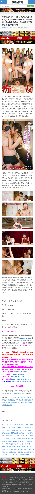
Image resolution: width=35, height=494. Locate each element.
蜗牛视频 (25, 479)
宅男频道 (4, 27)
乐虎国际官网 (5, 486)
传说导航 (9, 484)
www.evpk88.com (21, 372)
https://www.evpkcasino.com (21, 379)
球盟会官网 (14, 484)
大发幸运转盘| (15, 477)
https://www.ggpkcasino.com (21, 381)
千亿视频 (6, 479)
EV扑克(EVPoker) (10, 331)
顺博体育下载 (17, 482)
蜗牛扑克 (11, 482)
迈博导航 (30, 482)
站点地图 (25, 488)
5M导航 (3, 481)
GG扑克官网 (24, 482)
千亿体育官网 (21, 484)
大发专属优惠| (22, 477)
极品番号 (17, 2)
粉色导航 (8, 481)
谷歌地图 (30, 488)
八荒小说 (28, 481)
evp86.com (19, 343)
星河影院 (27, 477)
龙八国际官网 (28, 484)
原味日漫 (30, 479)
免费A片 (13, 481)
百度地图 (4, 490)
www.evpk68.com (19, 374)
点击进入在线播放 (17, 386)
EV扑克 (6, 482)
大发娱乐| (9, 477)
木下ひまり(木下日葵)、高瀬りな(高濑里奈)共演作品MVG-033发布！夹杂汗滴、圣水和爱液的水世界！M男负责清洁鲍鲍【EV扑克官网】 (17, 20)
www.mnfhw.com (19, 393)
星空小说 (22, 481)
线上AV (18, 481)
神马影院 (4, 484)
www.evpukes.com (17, 377)
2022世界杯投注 (13, 479)
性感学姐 (20, 479)
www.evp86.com (24, 338)
